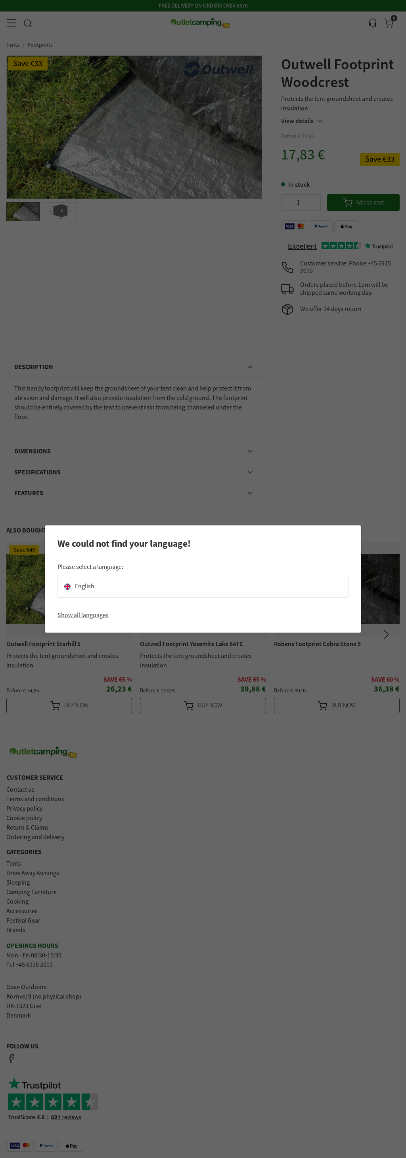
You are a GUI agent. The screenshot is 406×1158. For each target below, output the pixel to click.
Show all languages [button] (83, 615)
